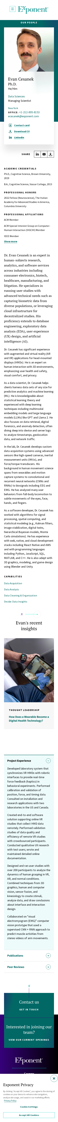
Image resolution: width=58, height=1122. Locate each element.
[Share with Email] (44, 154)
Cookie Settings (29, 1106)
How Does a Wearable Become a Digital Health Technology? (29, 719)
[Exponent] (33, 10)
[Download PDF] (50, 154)
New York (13, 108)
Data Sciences (16, 96)
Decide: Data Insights (15, 601)
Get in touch (29, 1009)
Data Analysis (11, 589)
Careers (29, 1073)
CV (22, 131)
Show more (10, 241)
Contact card (21, 125)
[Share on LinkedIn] (37, 154)
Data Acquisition (13, 583)
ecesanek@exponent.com (23, 116)
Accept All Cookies (29, 1115)
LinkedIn (19, 137)
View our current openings (29, 1039)
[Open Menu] (12, 9)
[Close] (54, 1078)
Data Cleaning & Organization (20, 595)
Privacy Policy (10, 1100)
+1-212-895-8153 (29, 112)
